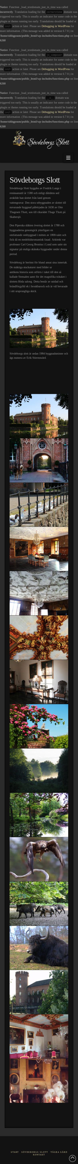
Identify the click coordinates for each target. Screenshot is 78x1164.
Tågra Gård (59, 1152)
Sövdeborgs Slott (34, 1152)
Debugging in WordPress (56, 26)
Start (15, 1152)
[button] (68, 157)
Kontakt (39, 1155)
